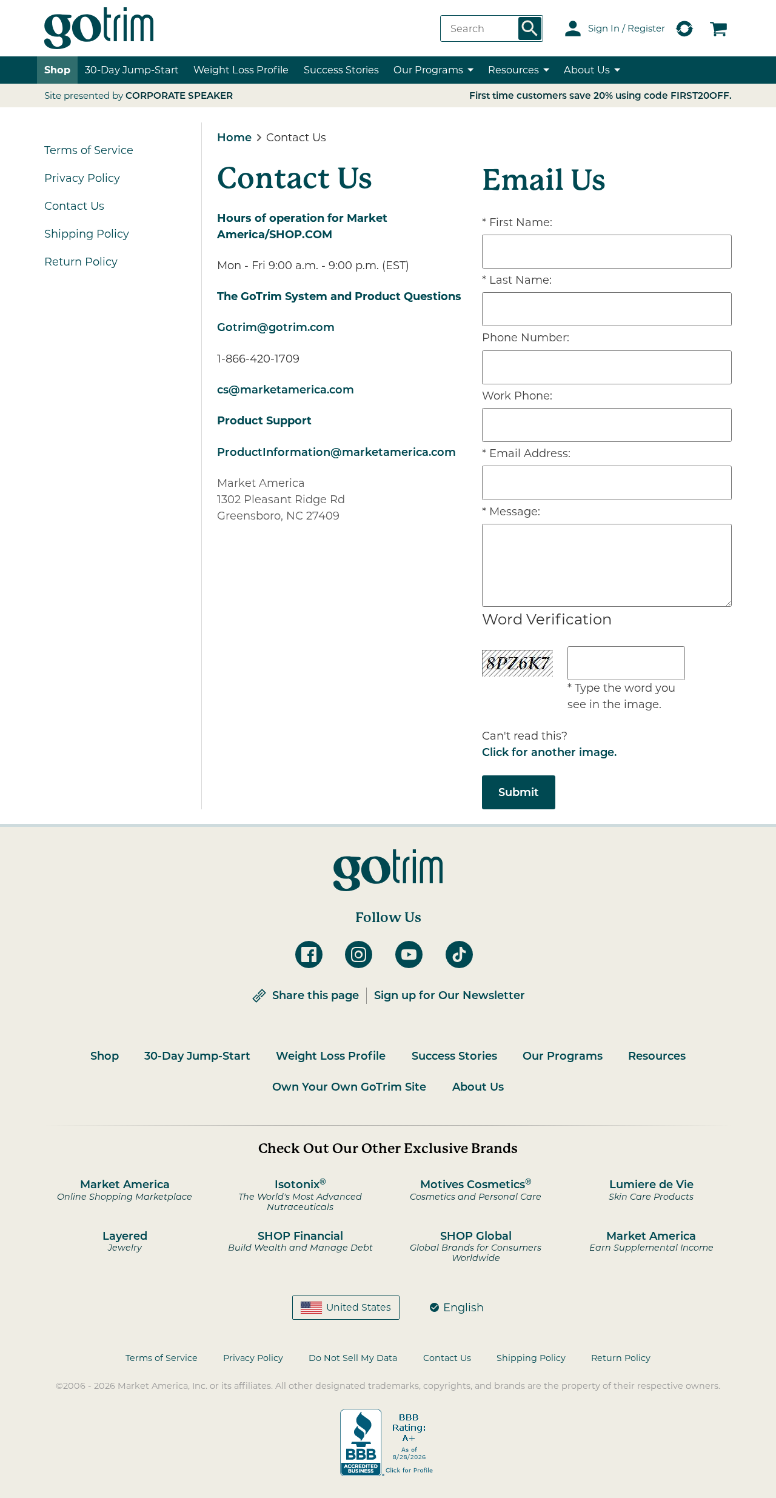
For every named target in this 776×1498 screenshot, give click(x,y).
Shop (57, 70)
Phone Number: (525, 337)
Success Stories (341, 70)
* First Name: (517, 222)
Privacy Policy (82, 178)
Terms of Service (88, 150)
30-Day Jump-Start (132, 70)
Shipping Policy (86, 234)
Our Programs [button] (428, 70)
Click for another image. (549, 752)
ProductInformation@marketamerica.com (336, 452)
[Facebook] (313, 954)
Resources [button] (513, 70)
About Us (478, 1087)
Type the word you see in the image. (621, 696)
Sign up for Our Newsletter (449, 995)
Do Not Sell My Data (353, 1358)
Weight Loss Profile (331, 1056)
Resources (657, 1056)
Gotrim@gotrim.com (276, 327)
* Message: (511, 511)
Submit (518, 792)
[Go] (529, 28)
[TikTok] (463, 954)
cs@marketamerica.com (285, 389)
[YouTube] (413, 954)
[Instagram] (363, 954)
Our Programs (563, 1056)
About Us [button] (587, 70)
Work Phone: (517, 396)
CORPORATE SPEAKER (179, 95)
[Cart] (718, 28)
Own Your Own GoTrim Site (349, 1087)
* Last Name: (517, 280)
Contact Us (74, 206)
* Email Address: (526, 453)
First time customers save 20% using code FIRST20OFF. (600, 95)
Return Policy (81, 262)
